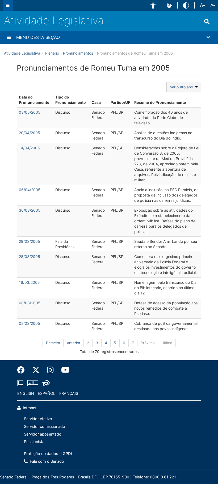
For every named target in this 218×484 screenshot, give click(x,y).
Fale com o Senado (46, 461)
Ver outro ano (182, 87)
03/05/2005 (29, 112)
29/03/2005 (29, 241)
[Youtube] (63, 370)
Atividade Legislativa (54, 20)
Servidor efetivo (38, 418)
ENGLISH (25, 393)
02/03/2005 (29, 323)
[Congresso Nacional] (32, 383)
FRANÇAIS (68, 393)
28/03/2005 (29, 256)
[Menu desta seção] (8, 37)
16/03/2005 (29, 282)
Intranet (29, 407)
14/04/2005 (29, 148)
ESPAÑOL (46, 393)
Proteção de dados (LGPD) (48, 453)
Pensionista (34, 441)
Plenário (52, 53)
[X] (35, 370)
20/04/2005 (29, 132)
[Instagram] (50, 370)
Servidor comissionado (44, 426)
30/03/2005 (29, 210)
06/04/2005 (29, 189)
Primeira (53, 343)
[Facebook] (22, 370)
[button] (153, 5)
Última (166, 343)
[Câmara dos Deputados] (21, 383)
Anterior (73, 343)
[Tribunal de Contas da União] (45, 383)
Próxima (148, 343)
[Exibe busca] (207, 21)
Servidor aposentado (42, 434)
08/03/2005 (29, 303)
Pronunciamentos (78, 53)
